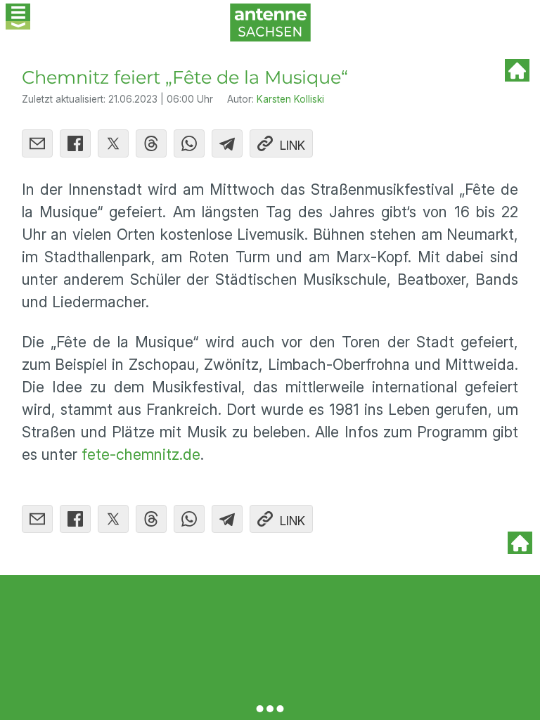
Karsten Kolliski (290, 99)
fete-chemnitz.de (141, 454)
